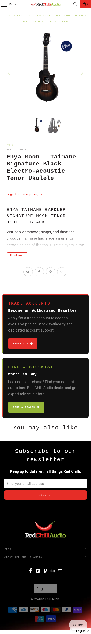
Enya (10, 145)
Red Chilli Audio (49, 599)
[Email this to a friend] (61, 271)
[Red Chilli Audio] (45, 4)
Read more (17, 255)
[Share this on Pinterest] (50, 271)
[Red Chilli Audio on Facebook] (31, 571)
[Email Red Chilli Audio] (60, 571)
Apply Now (20, 343)
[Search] (75, 4)
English (43, 588)
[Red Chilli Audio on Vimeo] (45, 571)
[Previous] (9, 73)
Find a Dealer (24, 407)
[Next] (81, 73)
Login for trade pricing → (25, 194)
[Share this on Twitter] (28, 271)
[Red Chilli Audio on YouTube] (38, 571)
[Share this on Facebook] (39, 271)
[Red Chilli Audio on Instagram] (53, 571)
